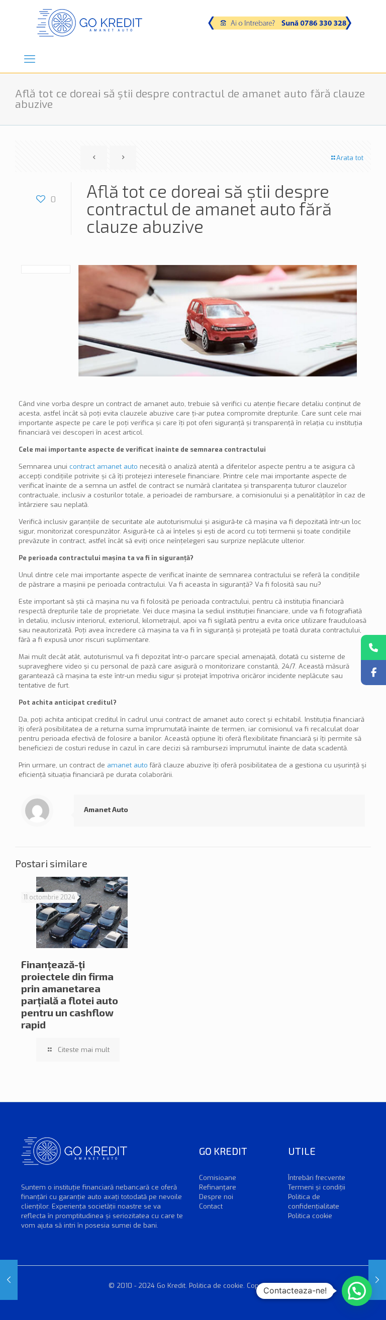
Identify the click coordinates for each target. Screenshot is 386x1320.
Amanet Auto (106, 809)
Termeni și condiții (316, 1187)
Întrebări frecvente (316, 1177)
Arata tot (349, 158)
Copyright (261, 1285)
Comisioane (217, 1177)
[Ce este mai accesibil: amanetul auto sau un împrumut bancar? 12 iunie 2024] (377, 1280)
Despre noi (216, 1197)
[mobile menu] (29, 59)
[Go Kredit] (89, 22)
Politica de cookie (216, 1285)
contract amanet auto (103, 466)
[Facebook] (373, 672)
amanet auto (127, 765)
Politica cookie (310, 1216)
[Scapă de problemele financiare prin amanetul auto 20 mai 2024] (9, 1280)
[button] (357, 1291)
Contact (211, 1206)
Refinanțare (217, 1187)
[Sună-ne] (373, 647)
